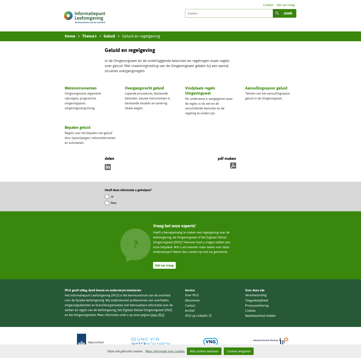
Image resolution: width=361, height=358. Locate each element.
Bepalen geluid (77, 127)
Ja (112, 196)
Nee (113, 203)
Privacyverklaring (257, 305)
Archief (190, 310)
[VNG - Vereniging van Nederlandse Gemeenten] (210, 341)
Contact (268, 5)
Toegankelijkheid (256, 300)
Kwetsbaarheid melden (260, 315)
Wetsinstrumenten (81, 88)
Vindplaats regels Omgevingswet (200, 90)
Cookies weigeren (239, 351)
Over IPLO (157, 315)
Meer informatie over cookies (165, 351)
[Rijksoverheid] (90, 341)
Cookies (250, 310)
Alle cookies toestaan (204, 351)
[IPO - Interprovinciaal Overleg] (271, 341)
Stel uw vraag (286, 5)
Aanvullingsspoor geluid (266, 88)
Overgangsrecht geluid (144, 88)
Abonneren (192, 300)
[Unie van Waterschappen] (150, 341)
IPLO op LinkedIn (198, 316)
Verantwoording (256, 295)
